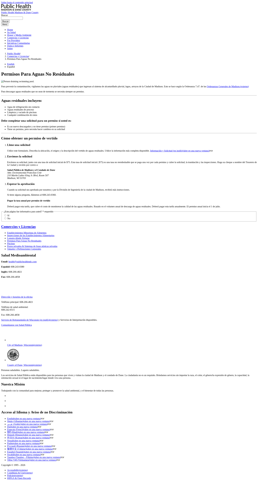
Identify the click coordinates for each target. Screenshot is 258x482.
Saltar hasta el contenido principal (17, 2)
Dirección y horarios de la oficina (17, 297)
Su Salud (11, 32)
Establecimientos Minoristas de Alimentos (26, 233)
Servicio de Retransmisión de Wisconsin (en (29, 320)
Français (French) (28, 429)
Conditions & (20, 473)
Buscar (4, 15)
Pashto (23, 443)
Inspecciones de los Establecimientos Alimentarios (30, 235)
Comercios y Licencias (18, 37)
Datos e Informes (15, 46)
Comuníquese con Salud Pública (16, 325)
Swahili (24, 454)
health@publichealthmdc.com (23, 261)
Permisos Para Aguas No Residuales (24, 241)
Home (10, 29)
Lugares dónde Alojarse (18, 238)
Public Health (13, 53)
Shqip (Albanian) (28, 421)
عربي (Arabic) (27, 424)
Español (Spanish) (29, 452)
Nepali (23, 440)
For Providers (13, 40)
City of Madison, (24, 345)
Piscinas (11, 243)
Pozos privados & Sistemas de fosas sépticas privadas (32, 246)
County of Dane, (24, 365)
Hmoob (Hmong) (28, 435)
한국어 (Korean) (28, 437)
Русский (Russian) (29, 446)
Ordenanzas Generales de (228, 86)
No (8, 218)
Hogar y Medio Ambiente (19, 35)
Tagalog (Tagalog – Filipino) (34, 457)
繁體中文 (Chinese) (30, 449)
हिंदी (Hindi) (26, 432)
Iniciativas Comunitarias (18, 43)
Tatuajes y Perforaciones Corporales (24, 249)
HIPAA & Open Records (19, 478)
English (10, 64)
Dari (22, 427)
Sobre (10, 48)
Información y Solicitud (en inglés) (179, 150)
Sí (8, 215)
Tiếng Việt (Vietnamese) (32, 460)
